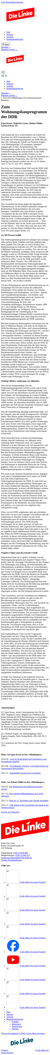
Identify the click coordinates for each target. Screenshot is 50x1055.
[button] (4, 77)
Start (8, 1012)
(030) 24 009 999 (20, 853)
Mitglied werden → (9, 49)
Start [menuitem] (8, 32)
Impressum (16, 1024)
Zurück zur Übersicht (10, 812)
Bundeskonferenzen (14, 1019)
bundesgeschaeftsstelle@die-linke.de (16, 858)
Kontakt (15, 1021)
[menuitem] (8, 81)
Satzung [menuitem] (9, 34)
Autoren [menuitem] (9, 37)
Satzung (9, 1014)
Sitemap (15, 1029)
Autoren (9, 1017)
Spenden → (6, 47)
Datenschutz (17, 1026)
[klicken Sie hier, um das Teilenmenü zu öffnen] (3, 72)
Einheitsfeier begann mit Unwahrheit (25, 773)
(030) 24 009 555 (22, 855)
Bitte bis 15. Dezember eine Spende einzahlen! (29, 800)
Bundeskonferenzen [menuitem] (14, 39)
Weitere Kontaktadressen (11, 860)
